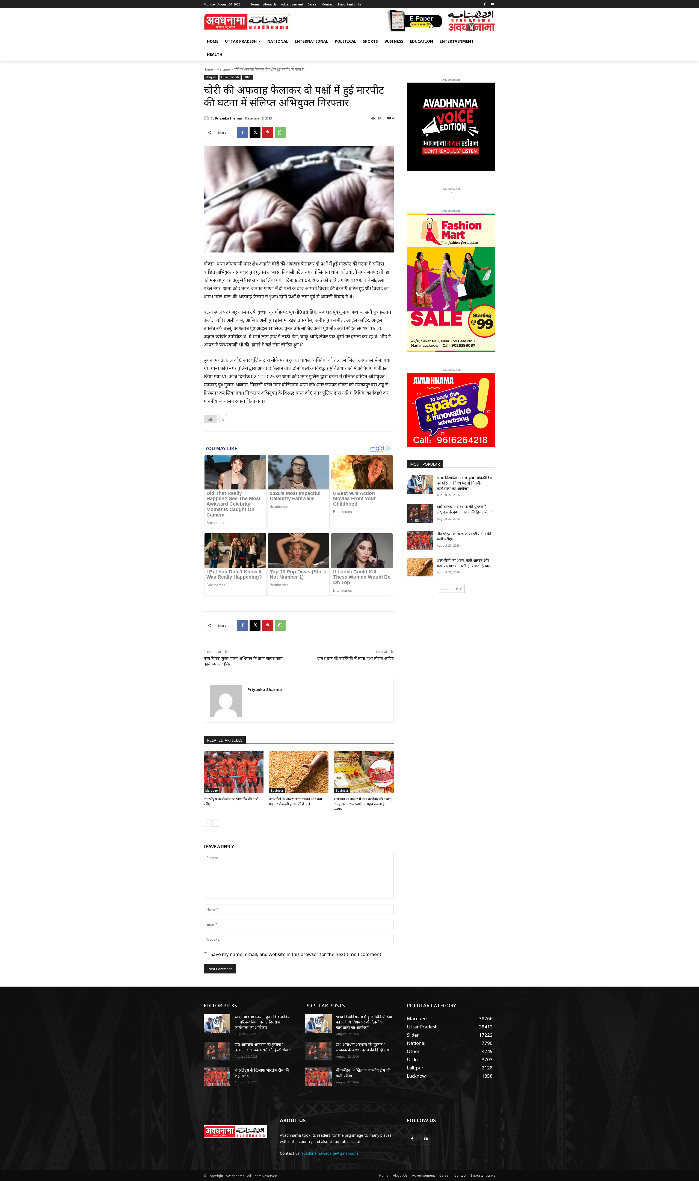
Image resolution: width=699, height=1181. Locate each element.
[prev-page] (207, 823)
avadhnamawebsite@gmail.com (329, 1153)
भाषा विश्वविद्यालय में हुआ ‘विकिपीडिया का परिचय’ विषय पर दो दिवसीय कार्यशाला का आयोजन (465, 483)
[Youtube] (492, 4)
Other (247, 77)
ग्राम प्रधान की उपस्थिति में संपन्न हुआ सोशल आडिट (355, 658)
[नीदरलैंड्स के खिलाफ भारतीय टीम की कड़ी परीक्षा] (233, 772)
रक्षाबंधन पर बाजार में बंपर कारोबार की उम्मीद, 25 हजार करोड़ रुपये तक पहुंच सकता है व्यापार (363, 804)
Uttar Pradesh (230, 77)
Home (208, 69)
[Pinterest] (267, 132)
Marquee (224, 69)
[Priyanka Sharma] (207, 118)
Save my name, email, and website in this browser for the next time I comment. (297, 954)
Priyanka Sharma (228, 118)
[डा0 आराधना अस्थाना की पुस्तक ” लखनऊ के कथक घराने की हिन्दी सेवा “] (420, 513)
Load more (449, 588)
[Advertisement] (451, 640)
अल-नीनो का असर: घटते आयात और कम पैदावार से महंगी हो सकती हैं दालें (295, 801)
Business (277, 790)
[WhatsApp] (280, 132)
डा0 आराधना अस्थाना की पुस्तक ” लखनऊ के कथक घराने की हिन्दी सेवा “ (465, 509)
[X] (255, 132)
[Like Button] (210, 419)
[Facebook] (484, 4)
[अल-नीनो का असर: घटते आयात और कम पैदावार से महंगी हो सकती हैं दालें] (299, 772)
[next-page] (215, 823)
